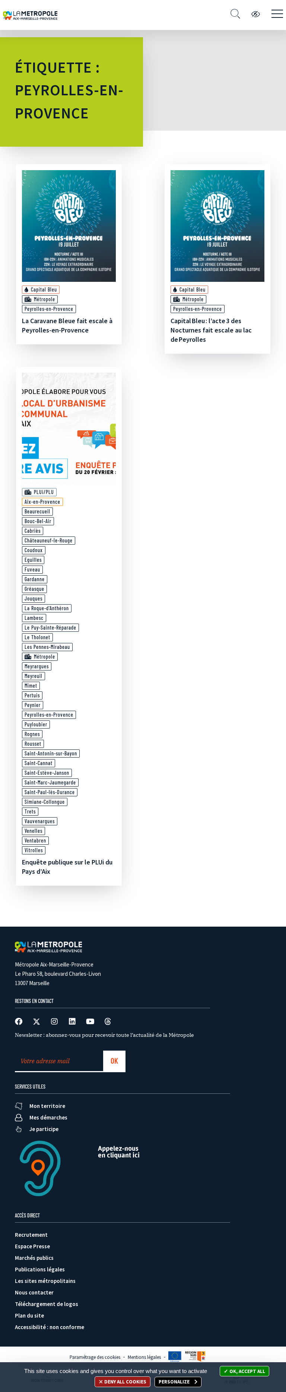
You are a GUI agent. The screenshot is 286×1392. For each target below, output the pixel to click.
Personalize (175, 1382)
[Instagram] (54, 1021)
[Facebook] (18, 1021)
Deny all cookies (124, 1382)
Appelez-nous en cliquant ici (119, 1151)
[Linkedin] (72, 1021)
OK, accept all (246, 1371)
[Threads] (108, 1021)
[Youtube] (90, 1021)
